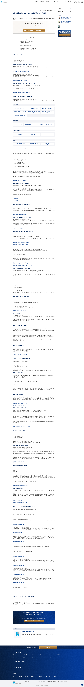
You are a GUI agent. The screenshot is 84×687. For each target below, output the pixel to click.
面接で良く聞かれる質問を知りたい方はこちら (20, 502)
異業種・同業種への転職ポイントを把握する (47, 134)
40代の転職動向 (15, 200)
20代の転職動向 (15, 196)
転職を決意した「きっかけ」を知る (20, 115)
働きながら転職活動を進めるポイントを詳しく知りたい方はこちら (22, 262)
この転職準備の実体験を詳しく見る (18, 516)
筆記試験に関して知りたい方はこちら (18, 462)
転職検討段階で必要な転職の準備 (25, 42)
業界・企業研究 (33, 134)
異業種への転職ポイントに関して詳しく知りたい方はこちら (21, 425)
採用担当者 (48, 1)
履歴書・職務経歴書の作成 (34, 143)
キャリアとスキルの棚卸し (39, 124)
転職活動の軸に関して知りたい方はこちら (19, 323)
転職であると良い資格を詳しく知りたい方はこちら (20, 214)
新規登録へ (48, 647)
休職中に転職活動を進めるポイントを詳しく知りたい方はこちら (22, 265)
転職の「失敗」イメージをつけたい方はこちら (19, 180)
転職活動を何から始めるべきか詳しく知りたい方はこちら (21, 92)
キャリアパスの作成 (49, 124)
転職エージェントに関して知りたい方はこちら (20, 90)
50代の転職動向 (15, 201)
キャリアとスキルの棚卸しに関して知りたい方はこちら (21, 343)
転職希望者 (42, 1)
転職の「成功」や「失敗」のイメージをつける (20, 109)
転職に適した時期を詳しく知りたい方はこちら (20, 227)
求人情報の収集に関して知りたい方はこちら (19, 392)
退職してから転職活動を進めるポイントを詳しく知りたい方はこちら (23, 263)
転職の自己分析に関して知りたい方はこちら (19, 310)
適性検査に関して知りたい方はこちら (18, 461)
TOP (82, 685)
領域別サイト (60, 11)
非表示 (36, 37)
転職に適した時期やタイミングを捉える (20, 112)
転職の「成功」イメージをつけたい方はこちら (19, 178)
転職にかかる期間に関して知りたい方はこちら (20, 80)
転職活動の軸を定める (28, 124)
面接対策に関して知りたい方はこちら (18, 500)
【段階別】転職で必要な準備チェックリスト (26, 41)
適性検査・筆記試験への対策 (20, 143)
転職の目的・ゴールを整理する (18, 124)
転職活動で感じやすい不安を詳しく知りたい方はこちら (21, 242)
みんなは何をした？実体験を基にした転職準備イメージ (28, 48)
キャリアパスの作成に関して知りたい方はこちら (20, 354)
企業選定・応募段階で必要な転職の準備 (26, 45)
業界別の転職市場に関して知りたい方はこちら (20, 403)
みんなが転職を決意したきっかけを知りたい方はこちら (21, 278)
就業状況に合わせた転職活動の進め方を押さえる (47, 112)
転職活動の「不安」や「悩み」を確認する (34, 112)
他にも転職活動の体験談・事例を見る (34, 592)
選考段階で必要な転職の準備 (24, 46)
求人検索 (36, 1)
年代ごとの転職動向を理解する (34, 108)
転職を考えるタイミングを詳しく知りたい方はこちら (20, 228)
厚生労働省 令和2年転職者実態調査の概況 (22, 71)
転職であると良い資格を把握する (47, 108)
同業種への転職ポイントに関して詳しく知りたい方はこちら (21, 426)
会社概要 (53, 1)
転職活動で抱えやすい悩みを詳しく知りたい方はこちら (21, 244)
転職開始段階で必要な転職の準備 (25, 44)
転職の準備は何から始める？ (24, 39)
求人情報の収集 (20, 134)
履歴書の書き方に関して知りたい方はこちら (19, 483)
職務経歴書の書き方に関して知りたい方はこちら (20, 485)
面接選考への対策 (47, 143)
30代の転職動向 (15, 198)
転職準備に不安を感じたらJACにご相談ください (27, 49)
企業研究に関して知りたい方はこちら (18, 405)
